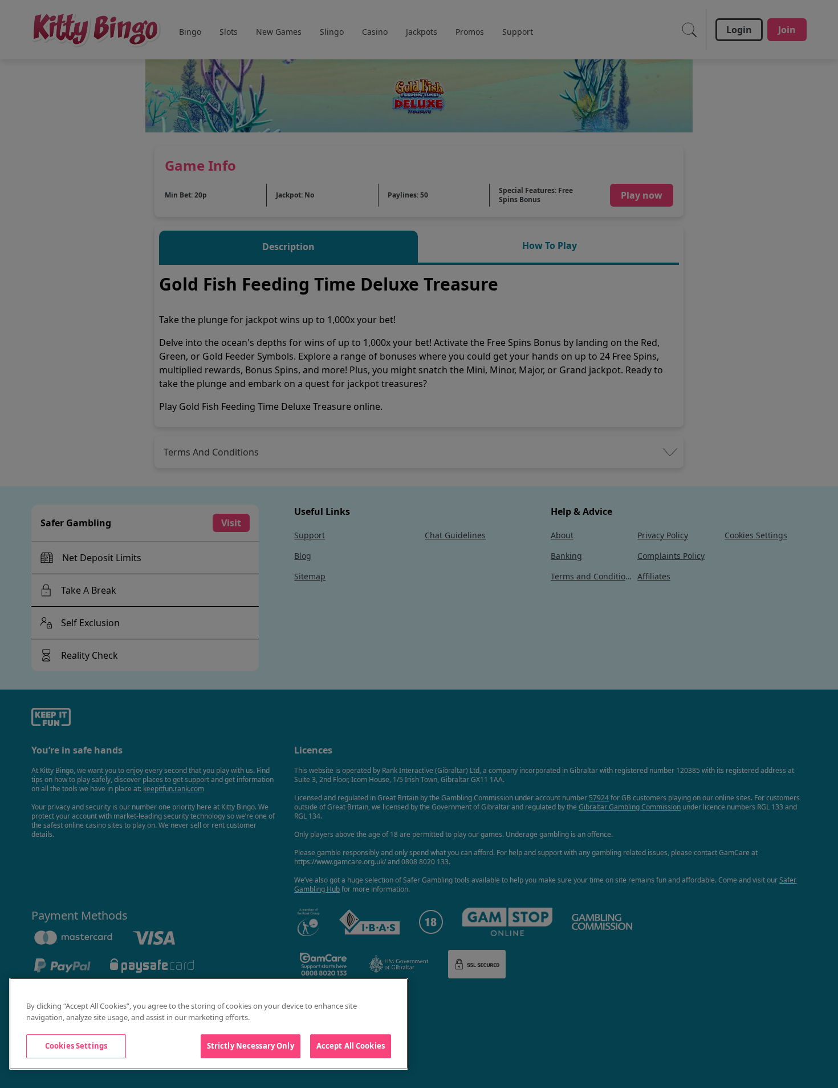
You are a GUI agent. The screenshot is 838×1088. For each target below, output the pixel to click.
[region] (208, 1024)
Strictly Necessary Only (250, 1046)
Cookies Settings (76, 1046)
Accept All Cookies (350, 1046)
